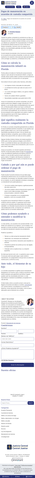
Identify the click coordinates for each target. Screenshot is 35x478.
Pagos (18, 6)
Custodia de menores (7, 413)
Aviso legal (17, 465)
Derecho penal (5, 426)
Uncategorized (5, 436)
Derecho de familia (6, 423)
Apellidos (20, 333)
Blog (5, 18)
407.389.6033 (17, 473)
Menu (32, 3)
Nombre (3, 333)
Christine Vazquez (15, 31)
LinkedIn (17, 27)
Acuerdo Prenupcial (6, 410)
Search (31, 403)
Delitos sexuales (5, 421)
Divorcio (3, 428)
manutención (29, 151)
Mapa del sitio (17, 467)
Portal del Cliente (10, 6)
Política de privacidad (26, 465)
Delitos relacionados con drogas (10, 418)
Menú (18, 476)
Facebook (4, 27)
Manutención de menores (13, 323)
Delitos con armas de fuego (8, 415)
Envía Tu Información (17, 365)
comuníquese (28, 284)
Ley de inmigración (6, 431)
